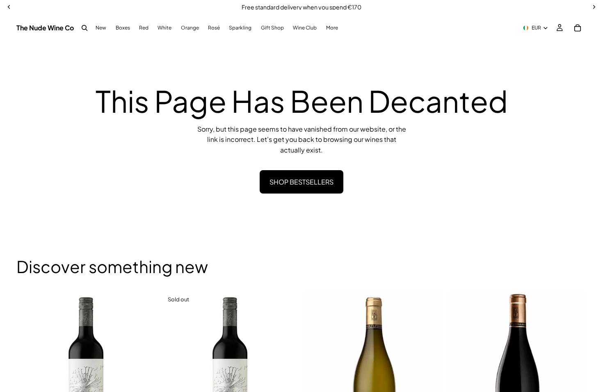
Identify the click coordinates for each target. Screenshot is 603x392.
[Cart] (578, 28)
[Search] (84, 28)
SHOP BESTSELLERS (301, 182)
